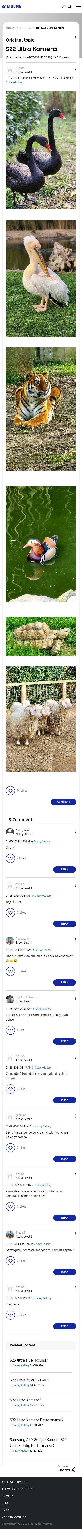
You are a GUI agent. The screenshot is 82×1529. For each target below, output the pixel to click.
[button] (69, 69)
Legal (6, 1503)
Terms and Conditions (18, 1489)
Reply (64, 869)
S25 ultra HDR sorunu (28, 1360)
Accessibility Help (15, 1482)
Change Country (14, 1516)
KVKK (5, 1510)
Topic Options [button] (69, 38)
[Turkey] (11, 6)
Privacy (7, 1496)
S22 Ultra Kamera (24, 1400)
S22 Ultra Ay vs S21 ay (28, 1380)
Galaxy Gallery (14, 82)
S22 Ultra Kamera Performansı (35, 1420)
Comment (63, 801)
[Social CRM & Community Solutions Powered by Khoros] (66, 1469)
